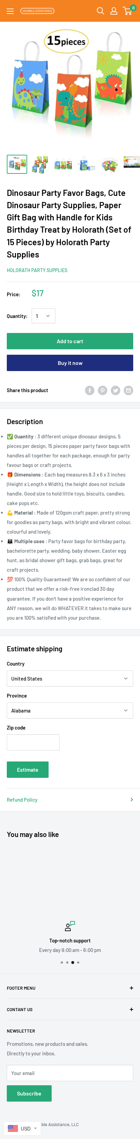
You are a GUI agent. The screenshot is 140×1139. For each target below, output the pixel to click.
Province (17, 695)
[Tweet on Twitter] (115, 390)
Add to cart (70, 341)
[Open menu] (10, 11)
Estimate (27, 769)
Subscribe (29, 1093)
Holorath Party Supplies (37, 270)
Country (15, 663)
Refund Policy (22, 800)
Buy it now (70, 362)
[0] (127, 11)
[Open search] (100, 11)
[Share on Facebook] (89, 390)
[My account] (113, 11)
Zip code (16, 727)
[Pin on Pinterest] (102, 390)
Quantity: (17, 316)
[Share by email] (128, 390)
